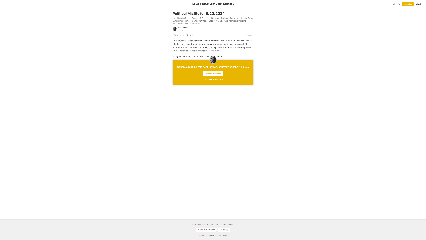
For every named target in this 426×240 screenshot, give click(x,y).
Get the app (223, 230)
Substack (202, 235)
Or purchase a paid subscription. (213, 79)
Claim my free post (213, 73)
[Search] (394, 4)
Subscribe (408, 4)
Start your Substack (207, 230)
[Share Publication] (398, 4)
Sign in (419, 4)
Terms (218, 224)
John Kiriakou (183, 28)
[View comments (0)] (182, 35)
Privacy (211, 224)
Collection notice (228, 224)
